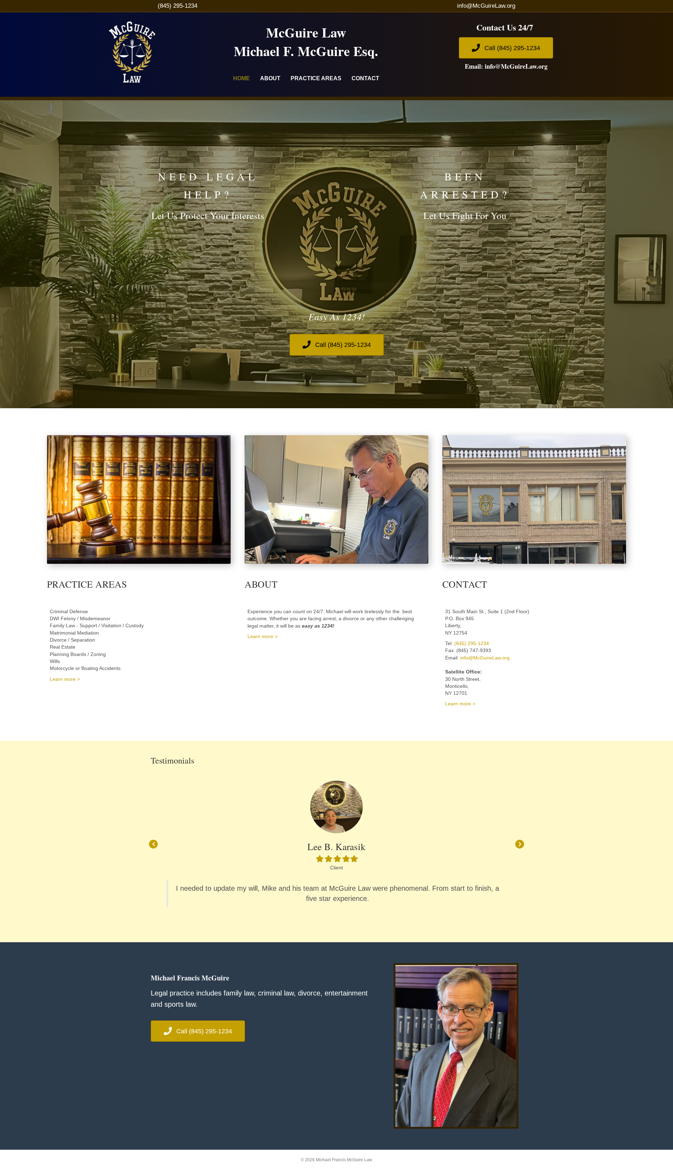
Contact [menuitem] (365, 78)
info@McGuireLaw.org (486, 5)
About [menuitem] (270, 78)
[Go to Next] (519, 844)
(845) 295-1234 (177, 5)
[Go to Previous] (153, 844)
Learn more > (65, 679)
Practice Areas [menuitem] (316, 78)
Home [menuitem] (241, 78)
